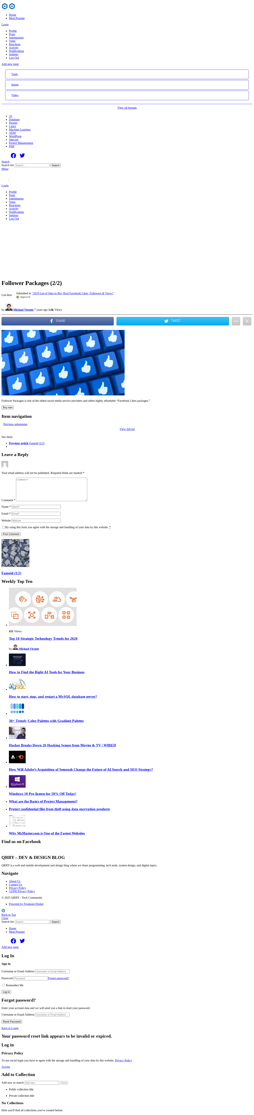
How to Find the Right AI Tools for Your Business (46, 672)
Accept (5, 1066)
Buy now (7, 407)
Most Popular (17, 18)
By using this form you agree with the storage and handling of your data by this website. (58, 527)
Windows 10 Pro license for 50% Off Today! (42, 794)
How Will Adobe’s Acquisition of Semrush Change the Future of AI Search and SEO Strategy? (81, 769)
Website (6, 520)
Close (4, 918)
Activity (13, 47)
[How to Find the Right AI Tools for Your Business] (131, 660)
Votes (12, 41)
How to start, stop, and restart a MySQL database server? (53, 697)
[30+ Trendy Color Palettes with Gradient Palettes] (131, 708)
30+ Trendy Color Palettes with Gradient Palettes (46, 721)
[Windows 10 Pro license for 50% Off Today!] (131, 781)
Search (55, 165)
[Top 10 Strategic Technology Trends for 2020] (131, 607)
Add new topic (10, 64)
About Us (14, 881)
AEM (12, 132)
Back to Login (9, 1028)
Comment (8, 500)
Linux (12, 126)
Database (14, 119)
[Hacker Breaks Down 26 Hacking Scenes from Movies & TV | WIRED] (131, 733)
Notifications (16, 51)
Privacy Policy (17, 888)
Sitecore (13, 139)
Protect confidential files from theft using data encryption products (59, 809)
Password (7, 978)
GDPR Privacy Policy (22, 891)
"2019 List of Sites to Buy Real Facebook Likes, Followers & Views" (73, 293)
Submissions (16, 37)
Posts (12, 34)
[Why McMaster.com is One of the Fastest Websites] (131, 821)
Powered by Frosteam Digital (26, 904)
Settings (13, 54)
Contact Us (15, 884)
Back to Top (8, 914)
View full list (127, 429)
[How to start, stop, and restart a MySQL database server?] (131, 684)
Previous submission (15, 424)
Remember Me (14, 985)
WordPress (15, 136)
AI (10, 116)
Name (6, 506)
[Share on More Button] (236, 321)
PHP (12, 146)
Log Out (14, 57)
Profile (13, 30)
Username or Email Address (17, 971)
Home (12, 14)
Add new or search (13, 1082)
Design (13, 122)
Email (6, 513)
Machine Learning (19, 129)
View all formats (127, 107)
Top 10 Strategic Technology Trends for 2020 (43, 639)
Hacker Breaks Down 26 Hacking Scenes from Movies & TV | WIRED (62, 745)
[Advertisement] (127, 249)
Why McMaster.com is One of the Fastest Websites (47, 833)
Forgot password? (58, 978)
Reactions (14, 44)
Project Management (21, 143)
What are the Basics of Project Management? (43, 801)
